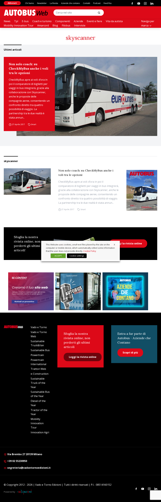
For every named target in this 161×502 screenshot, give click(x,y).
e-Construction (39, 373)
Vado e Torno (39, 327)
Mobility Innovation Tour (18, 25)
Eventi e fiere (94, 21)
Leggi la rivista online (128, 243)
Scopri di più (130, 352)
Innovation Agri (40, 432)
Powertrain (37, 355)
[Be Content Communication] (25, 491)
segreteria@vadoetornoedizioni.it (29, 467)
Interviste (79, 25)
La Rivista (54, 3)
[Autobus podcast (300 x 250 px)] (78, 291)
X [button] (114, 244)
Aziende (78, 21)
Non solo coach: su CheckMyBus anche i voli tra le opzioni (28, 68)
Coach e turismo (42, 21)
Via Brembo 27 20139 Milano (24, 454)
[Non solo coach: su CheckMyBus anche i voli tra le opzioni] (87, 96)
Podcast (96, 3)
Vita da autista (114, 21)
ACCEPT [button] (58, 255)
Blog (55, 25)
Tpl (16, 21)
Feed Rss (107, 3)
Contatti (86, 3)
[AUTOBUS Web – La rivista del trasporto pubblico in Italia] (26, 12)
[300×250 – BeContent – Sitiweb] (31, 291)
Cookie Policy (89, 251)
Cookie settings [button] (76, 255)
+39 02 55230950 (17, 461)
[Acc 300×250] (125, 291)
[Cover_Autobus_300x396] (141, 190)
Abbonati (12, 3)
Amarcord (43, 25)
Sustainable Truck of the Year (38, 383)
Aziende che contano (70, 3)
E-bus (25, 21)
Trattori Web (38, 369)
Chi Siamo (29, 3)
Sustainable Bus (40, 350)
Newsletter (42, 3)
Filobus (66, 25)
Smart (33, 124)
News (7, 21)
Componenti (62, 21)
